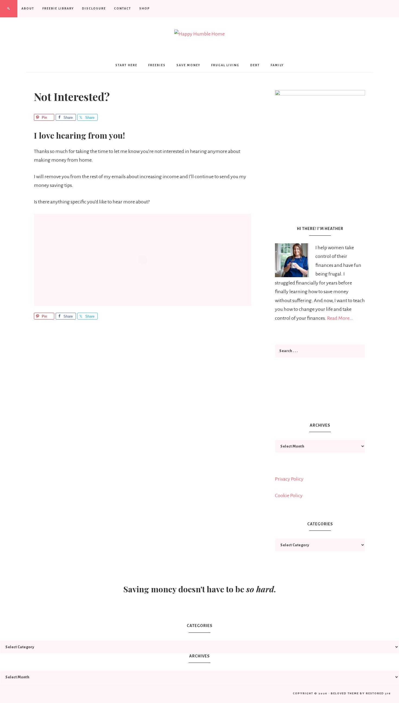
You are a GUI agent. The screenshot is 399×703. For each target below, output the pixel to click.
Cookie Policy (289, 495)
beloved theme (345, 693)
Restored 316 (378, 693)
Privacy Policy (289, 479)
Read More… (340, 318)
